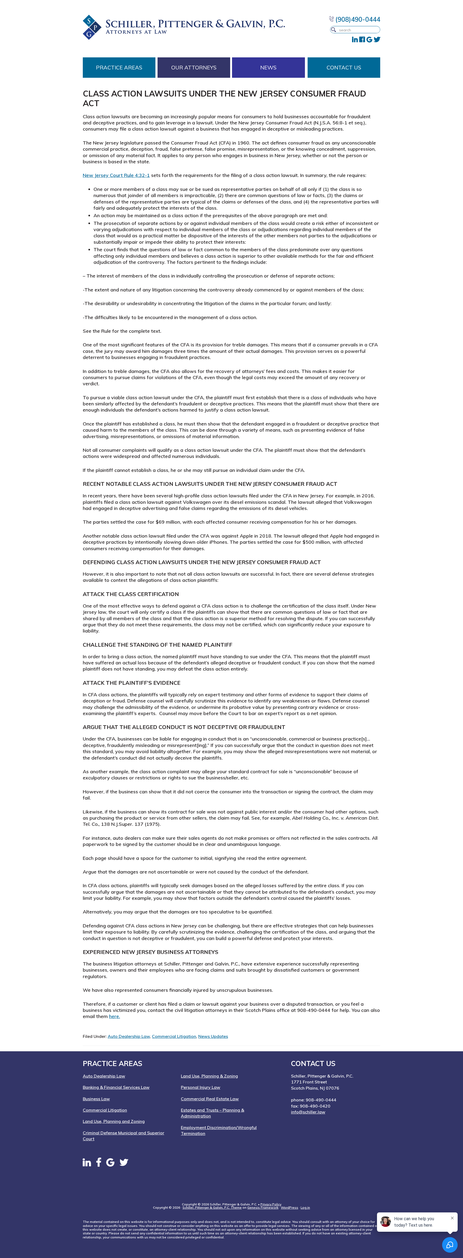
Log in (305, 1207)
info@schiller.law (308, 1112)
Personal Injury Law (200, 1087)
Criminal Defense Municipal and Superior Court (123, 1135)
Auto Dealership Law (129, 1036)
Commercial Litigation (174, 1036)
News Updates (213, 1036)
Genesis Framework (262, 1207)
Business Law (96, 1098)
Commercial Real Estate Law (210, 1098)
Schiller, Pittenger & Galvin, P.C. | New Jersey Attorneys (194, 27)
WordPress (289, 1207)
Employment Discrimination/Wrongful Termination (219, 1130)
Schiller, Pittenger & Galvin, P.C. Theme (212, 1207)
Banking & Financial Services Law (116, 1087)
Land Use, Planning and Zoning (114, 1121)
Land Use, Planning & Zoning (209, 1076)
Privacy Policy (270, 1204)
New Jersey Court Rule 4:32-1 (116, 175)
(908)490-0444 (357, 19)
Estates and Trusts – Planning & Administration (212, 1113)
